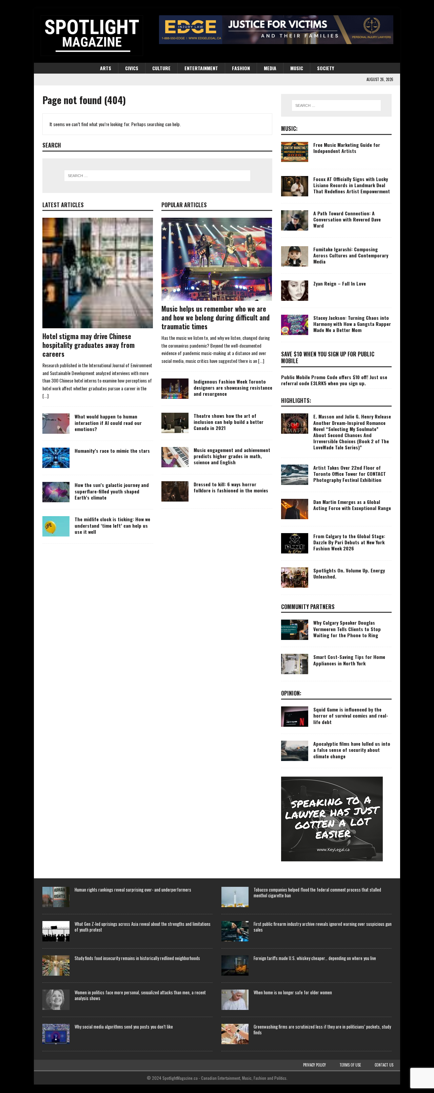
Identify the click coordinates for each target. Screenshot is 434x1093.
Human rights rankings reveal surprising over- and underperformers (133, 889)
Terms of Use (350, 1065)
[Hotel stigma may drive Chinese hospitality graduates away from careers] (97, 273)
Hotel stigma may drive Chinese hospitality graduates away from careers (88, 345)
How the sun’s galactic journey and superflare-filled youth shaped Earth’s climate (112, 491)
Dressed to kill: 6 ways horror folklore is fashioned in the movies (231, 487)
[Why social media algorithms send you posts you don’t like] (56, 1034)
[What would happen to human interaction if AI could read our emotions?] (56, 423)
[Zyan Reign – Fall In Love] (294, 290)
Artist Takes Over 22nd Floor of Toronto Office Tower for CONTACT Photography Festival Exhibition (349, 473)
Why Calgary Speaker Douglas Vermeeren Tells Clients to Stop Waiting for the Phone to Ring (347, 628)
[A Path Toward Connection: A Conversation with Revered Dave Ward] (294, 220)
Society (325, 68)
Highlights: (296, 400)
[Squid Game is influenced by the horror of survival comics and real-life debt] (294, 716)
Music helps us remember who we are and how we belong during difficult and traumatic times (215, 317)
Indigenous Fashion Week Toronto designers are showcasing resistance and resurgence (233, 387)
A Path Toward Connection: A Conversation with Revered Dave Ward (347, 219)
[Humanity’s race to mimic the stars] (56, 458)
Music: (289, 128)
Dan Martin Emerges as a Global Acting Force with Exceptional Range (352, 504)
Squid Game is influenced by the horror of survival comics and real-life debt (350, 715)
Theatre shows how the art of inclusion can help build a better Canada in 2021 (228, 421)
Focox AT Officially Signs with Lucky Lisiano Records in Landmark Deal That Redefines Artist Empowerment (351, 185)
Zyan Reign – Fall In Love (339, 283)
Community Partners (308, 607)
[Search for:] (157, 175)
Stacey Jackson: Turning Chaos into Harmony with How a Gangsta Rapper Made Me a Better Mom (352, 323)
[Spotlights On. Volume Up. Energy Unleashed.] (294, 577)
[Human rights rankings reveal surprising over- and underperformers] (56, 897)
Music (296, 68)
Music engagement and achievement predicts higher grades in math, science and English (232, 456)
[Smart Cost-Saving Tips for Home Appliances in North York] (294, 664)
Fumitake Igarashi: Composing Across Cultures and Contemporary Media (350, 255)
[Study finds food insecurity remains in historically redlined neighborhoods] (56, 965)
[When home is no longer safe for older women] (235, 1000)
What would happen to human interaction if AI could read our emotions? (108, 422)
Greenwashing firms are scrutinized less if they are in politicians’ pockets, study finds (322, 1029)
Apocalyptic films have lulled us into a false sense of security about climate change (351, 749)
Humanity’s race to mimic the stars (112, 450)
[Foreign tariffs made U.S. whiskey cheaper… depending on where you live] (235, 965)
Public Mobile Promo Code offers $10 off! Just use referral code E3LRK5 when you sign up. (334, 380)
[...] (45, 395)
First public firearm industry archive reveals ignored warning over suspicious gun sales (323, 926)
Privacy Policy (314, 1065)
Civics (131, 68)
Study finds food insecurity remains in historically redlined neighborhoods (137, 958)
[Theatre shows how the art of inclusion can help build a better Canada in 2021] (175, 423)
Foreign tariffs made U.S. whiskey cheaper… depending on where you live (315, 958)
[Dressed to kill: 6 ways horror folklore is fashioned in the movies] (175, 491)
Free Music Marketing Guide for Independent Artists (346, 147)
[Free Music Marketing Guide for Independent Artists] (294, 152)
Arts (105, 68)
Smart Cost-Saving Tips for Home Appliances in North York (349, 659)
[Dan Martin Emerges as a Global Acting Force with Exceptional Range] (294, 509)
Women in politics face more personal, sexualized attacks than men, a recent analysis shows (140, 995)
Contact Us (384, 1065)
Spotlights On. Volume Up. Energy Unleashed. (349, 573)
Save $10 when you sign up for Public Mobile (327, 357)
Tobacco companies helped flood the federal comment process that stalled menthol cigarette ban (317, 892)
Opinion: (291, 693)
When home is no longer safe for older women (293, 992)
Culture (161, 68)
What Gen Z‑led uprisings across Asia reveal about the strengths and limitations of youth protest (143, 926)
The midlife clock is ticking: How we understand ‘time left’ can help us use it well (112, 525)
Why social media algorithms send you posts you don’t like (124, 1026)
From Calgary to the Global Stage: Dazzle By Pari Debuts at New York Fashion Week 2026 (349, 542)
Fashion (241, 68)
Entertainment (201, 68)
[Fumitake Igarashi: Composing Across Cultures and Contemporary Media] (294, 256)
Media (270, 68)
